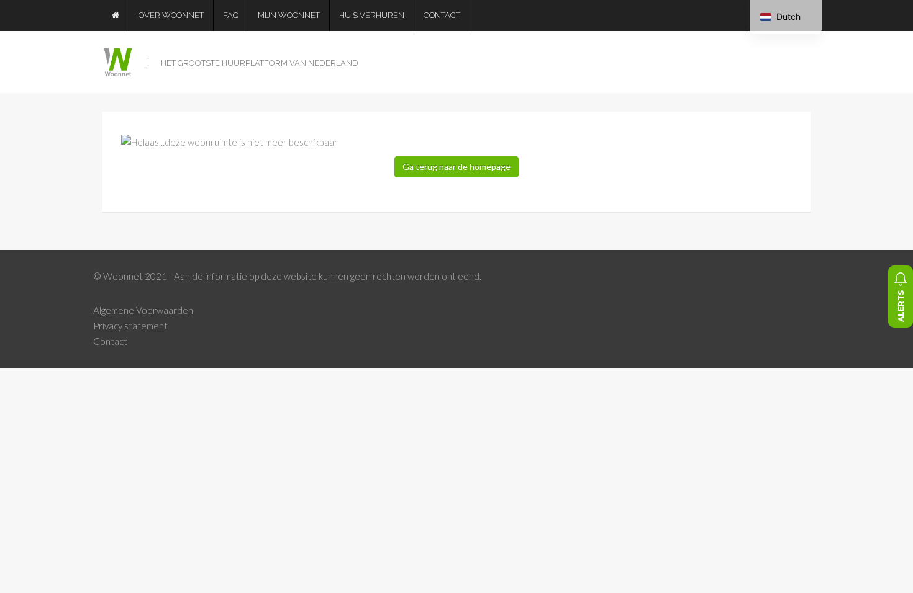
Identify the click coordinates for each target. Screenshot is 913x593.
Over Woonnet (171, 15)
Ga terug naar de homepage (456, 166)
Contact (442, 15)
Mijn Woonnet (289, 15)
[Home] (115, 15)
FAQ (230, 15)
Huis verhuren (371, 15)
